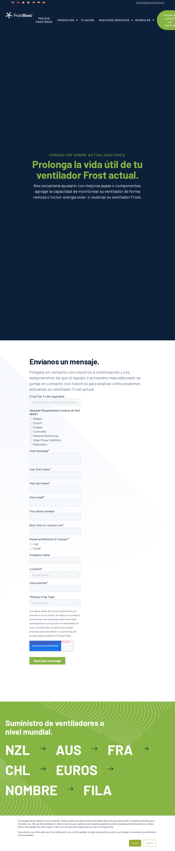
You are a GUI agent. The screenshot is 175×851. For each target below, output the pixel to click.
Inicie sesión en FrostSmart (150, 2)
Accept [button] (135, 843)
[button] (67, 20)
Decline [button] (149, 843)
